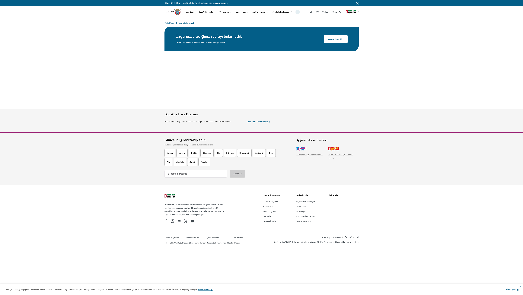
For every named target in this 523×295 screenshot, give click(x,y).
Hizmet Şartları (342, 242)
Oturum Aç (336, 12)
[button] (512, 289)
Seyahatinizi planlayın (281, 12)
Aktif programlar (259, 12)
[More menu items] (297, 12)
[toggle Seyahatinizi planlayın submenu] (291, 12)
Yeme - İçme (241, 12)
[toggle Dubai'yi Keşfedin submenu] (214, 12)
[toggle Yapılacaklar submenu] (230, 12)
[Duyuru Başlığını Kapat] (357, 3)
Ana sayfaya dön (335, 39)
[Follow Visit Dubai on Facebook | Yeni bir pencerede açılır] (166, 221)
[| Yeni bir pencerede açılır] (172, 221)
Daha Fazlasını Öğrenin (257, 121)
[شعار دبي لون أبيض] (169, 196)
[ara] (311, 12)
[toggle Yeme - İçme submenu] (247, 12)
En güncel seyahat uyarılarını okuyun (211, 3)
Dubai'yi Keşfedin (206, 12)
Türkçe (325, 12)
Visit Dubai (169, 23)
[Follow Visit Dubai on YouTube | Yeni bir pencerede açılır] (192, 221)
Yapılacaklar (224, 12)
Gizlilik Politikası (324, 242)
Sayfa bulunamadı (186, 23)
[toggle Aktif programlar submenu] (267, 12)
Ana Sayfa (190, 12)
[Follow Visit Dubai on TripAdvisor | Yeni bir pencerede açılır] (179, 221)
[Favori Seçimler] (317, 12)
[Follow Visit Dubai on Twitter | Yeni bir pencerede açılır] (185, 221)
